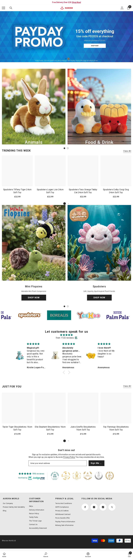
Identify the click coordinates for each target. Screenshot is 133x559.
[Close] (127, 249)
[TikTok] (99, 291)
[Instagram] (94, 291)
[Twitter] (105, 291)
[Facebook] (89, 291)
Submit (97, 280)
